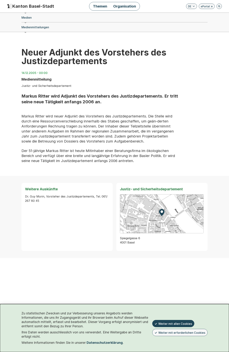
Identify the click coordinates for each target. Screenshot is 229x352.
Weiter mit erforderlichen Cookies (181, 332)
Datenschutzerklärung (105, 342)
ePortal (207, 7)
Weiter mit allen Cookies (175, 324)
